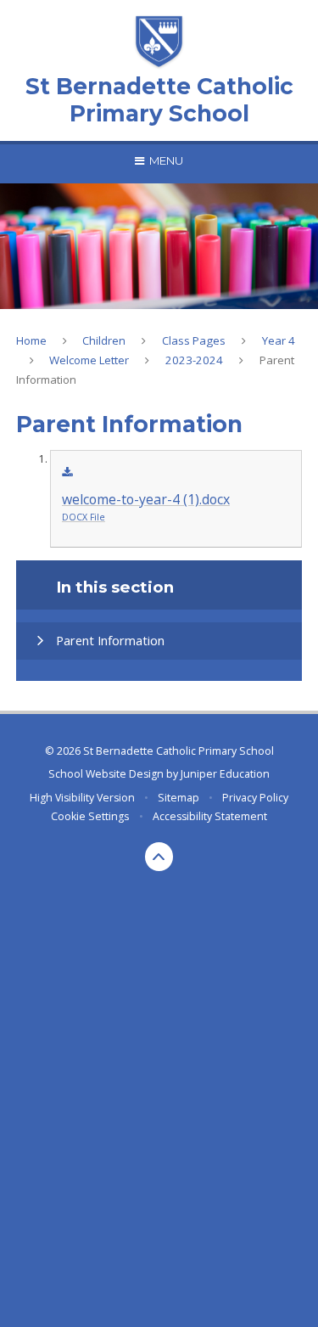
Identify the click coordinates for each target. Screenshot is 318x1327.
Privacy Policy (255, 797)
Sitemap (178, 797)
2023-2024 (194, 360)
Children (104, 340)
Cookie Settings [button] (90, 816)
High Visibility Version (82, 797)
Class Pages (194, 340)
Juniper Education (225, 774)
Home (31, 340)
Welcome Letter (89, 360)
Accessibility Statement (210, 816)
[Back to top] (159, 856)
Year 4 (278, 340)
